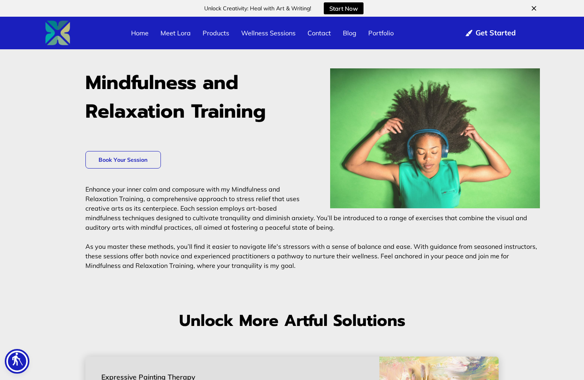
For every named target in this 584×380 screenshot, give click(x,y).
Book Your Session (123, 159)
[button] (17, 361)
